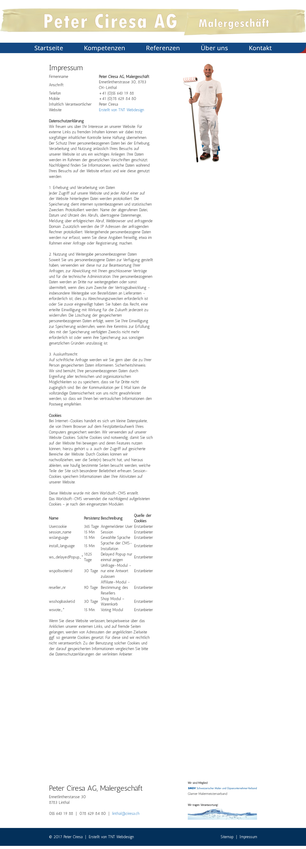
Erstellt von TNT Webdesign (121, 109)
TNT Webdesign (121, 836)
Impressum (248, 836)
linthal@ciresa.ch (125, 813)
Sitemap (227, 836)
